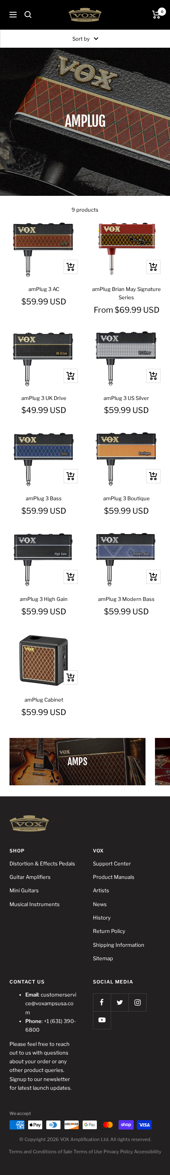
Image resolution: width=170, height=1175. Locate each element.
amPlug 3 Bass (44, 498)
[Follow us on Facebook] (102, 1002)
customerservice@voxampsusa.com (50, 1003)
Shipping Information (118, 945)
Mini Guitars (24, 890)
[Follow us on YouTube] (102, 1020)
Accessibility (147, 1151)
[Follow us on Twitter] (119, 1002)
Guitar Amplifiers (30, 877)
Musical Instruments (34, 904)
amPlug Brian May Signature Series (126, 293)
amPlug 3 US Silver (126, 398)
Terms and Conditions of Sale (40, 1151)
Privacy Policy (118, 1151)
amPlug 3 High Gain (44, 599)
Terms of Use (88, 1151)
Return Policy (109, 931)
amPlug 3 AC (43, 289)
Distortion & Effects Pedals (42, 863)
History (102, 917)
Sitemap (103, 958)
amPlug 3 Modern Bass (126, 599)
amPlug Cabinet (44, 699)
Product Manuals (113, 877)
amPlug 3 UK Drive (43, 398)
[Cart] (156, 15)
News (100, 904)
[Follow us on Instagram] (137, 1002)
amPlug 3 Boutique (126, 498)
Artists (101, 890)
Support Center (112, 863)
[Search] (28, 14)
